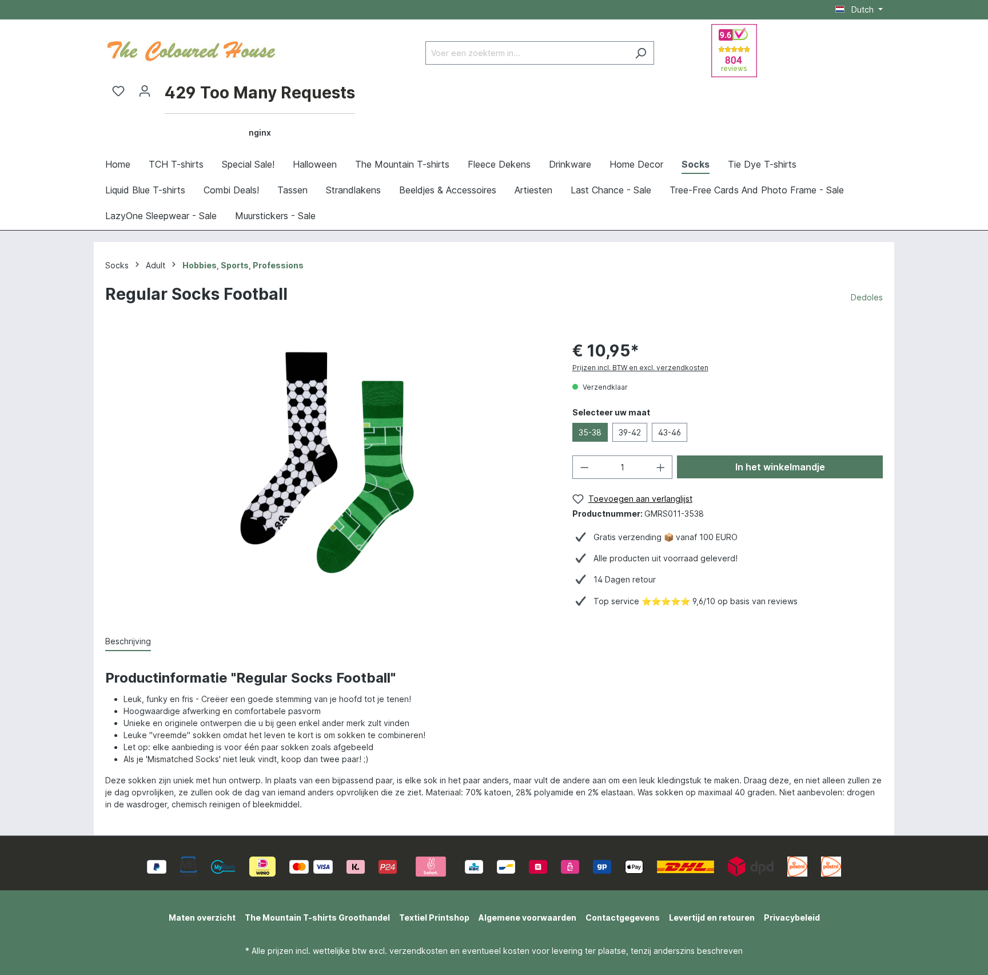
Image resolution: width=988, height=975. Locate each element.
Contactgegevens (622, 917)
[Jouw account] (145, 91)
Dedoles (867, 297)
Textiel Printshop (434, 917)
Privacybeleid (792, 917)
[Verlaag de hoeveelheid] (584, 467)
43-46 (669, 432)
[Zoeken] (640, 53)
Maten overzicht (202, 917)
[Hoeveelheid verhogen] (661, 467)
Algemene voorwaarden (527, 917)
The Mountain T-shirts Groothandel (317, 917)
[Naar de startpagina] (191, 49)
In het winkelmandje (780, 467)
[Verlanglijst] (118, 91)
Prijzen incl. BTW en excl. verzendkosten (640, 367)
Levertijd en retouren (712, 917)
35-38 (590, 432)
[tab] (128, 641)
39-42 (630, 432)
